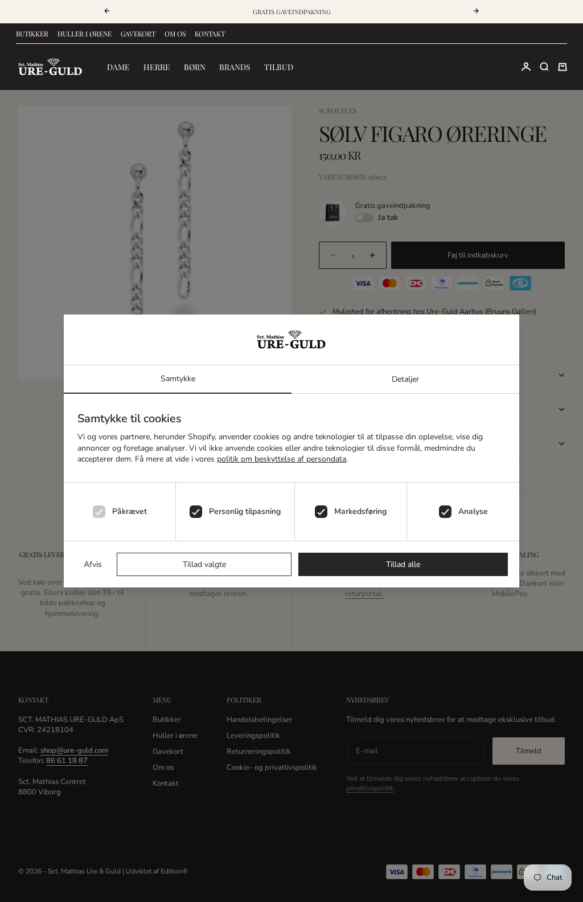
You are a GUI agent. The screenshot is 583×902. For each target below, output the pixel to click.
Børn (195, 67)
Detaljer (405, 379)
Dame (118, 67)
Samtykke (178, 378)
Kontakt (210, 33)
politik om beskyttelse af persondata (281, 459)
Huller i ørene (85, 33)
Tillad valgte (204, 564)
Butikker (32, 33)
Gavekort (138, 33)
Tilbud (278, 67)
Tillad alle (403, 564)
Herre (156, 67)
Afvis (93, 564)
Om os (175, 33)
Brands (235, 67)
